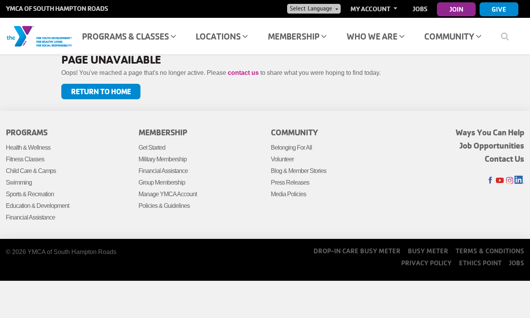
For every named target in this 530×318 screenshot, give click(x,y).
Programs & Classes (126, 36)
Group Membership (162, 182)
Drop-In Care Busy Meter (356, 251)
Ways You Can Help (490, 132)
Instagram (509, 180)
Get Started (152, 147)
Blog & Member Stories (298, 171)
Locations (219, 36)
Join (456, 9)
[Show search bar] (507, 36)
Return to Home (101, 91)
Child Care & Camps (31, 171)
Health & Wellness (28, 147)
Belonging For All (291, 147)
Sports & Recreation (30, 194)
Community (450, 36)
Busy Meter (428, 251)
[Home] (39, 35)
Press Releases (290, 182)
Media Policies (288, 194)
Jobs (420, 8)
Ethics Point (480, 263)
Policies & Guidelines (164, 205)
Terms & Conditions (490, 251)
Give (499, 9)
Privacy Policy (426, 263)
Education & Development (37, 205)
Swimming (19, 182)
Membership (294, 36)
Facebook (490, 180)
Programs (26, 132)
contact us (243, 72)
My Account (370, 8)
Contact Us (504, 158)
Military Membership (163, 159)
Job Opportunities (492, 145)
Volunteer (282, 159)
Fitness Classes (25, 159)
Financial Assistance (30, 217)
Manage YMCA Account (168, 194)
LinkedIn (519, 180)
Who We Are (372, 36)
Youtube (500, 180)
